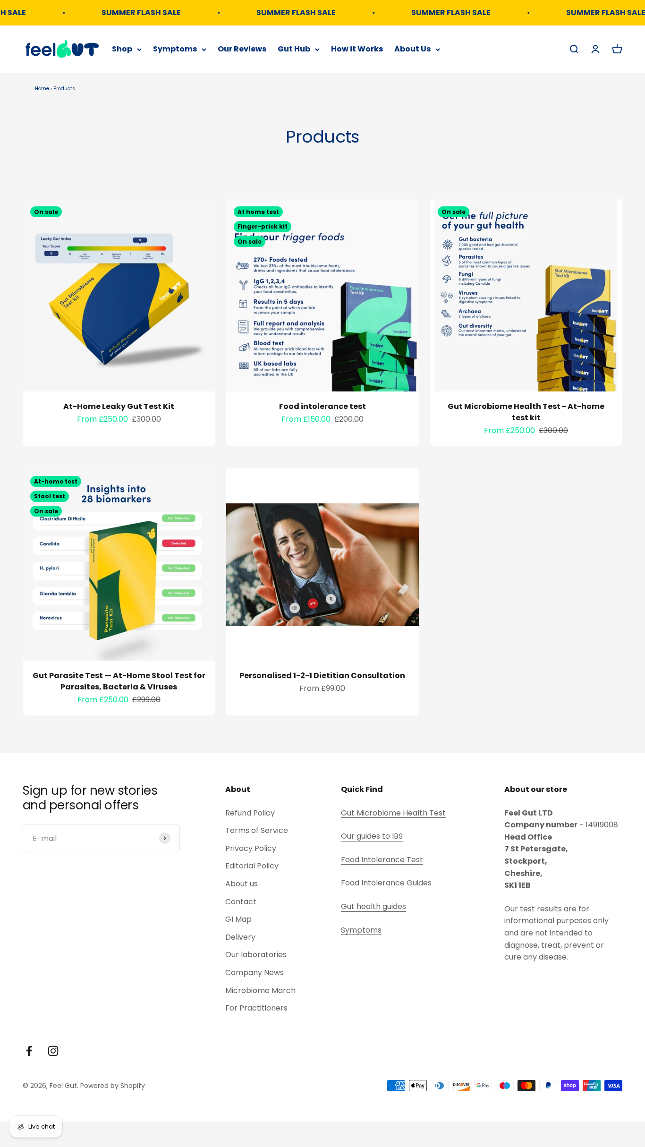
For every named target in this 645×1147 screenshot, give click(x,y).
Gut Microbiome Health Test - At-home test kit (526, 412)
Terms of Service (256, 830)
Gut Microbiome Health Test (393, 812)
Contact (240, 901)
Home (42, 88)
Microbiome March (260, 990)
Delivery (240, 937)
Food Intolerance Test (382, 859)
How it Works (357, 48)
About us (241, 883)
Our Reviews (242, 48)
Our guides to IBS (372, 836)
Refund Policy (250, 812)
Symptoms (175, 48)
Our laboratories (256, 954)
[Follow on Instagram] (53, 1051)
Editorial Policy (252, 865)
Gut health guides (373, 906)
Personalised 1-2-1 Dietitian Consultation (322, 675)
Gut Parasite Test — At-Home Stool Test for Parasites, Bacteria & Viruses (119, 681)
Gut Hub (294, 48)
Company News (254, 972)
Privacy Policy (250, 848)
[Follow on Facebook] (29, 1051)
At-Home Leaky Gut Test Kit (118, 406)
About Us (412, 48)
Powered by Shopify (112, 1085)
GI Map (238, 919)
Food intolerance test (322, 406)
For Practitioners (256, 1008)
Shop (122, 48)
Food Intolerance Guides (386, 882)
